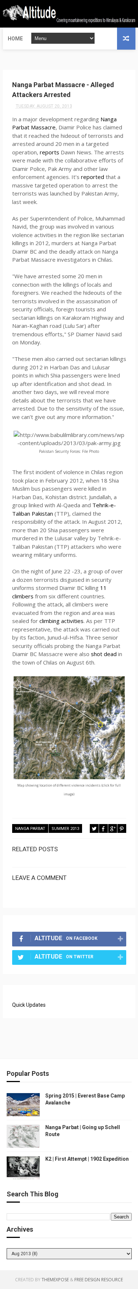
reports (49, 152)
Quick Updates (29, 1005)
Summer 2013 (65, 828)
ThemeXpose (55, 1280)
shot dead (104, 654)
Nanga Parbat (30, 828)
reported (92, 176)
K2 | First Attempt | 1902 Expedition (87, 1159)
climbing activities (61, 620)
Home (15, 39)
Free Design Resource (98, 1280)
